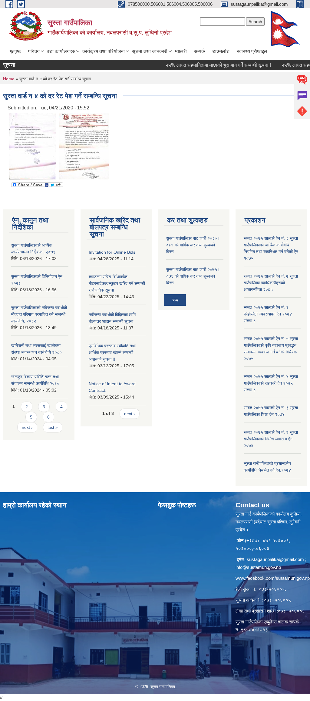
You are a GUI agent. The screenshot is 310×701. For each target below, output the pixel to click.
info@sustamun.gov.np (258, 567)
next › (27, 427)
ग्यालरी (181, 51)
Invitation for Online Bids (112, 252)
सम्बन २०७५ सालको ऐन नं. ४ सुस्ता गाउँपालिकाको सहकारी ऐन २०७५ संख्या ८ (271, 383)
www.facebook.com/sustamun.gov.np (273, 578)
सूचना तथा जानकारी (149, 51)
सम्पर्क (199, 51)
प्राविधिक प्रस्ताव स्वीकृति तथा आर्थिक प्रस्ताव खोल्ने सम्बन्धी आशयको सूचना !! (112, 352)
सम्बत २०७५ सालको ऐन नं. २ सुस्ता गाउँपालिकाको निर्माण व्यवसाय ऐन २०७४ (271, 439)
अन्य (175, 300)
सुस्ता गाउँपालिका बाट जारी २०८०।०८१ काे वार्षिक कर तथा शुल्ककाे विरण (193, 245)
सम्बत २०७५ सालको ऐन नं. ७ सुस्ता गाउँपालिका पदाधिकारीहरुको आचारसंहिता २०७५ (271, 283)
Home (9, 78)
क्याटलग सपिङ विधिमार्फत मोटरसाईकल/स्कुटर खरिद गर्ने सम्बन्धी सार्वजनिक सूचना (117, 283)
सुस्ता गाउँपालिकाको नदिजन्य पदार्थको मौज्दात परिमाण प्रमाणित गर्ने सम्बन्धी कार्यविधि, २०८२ (39, 314)
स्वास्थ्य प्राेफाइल (252, 51)
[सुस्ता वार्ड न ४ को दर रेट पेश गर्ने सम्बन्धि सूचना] (32, 145)
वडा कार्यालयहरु (61, 51)
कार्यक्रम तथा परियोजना (103, 51)
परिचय (34, 51)
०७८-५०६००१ (272, 589)
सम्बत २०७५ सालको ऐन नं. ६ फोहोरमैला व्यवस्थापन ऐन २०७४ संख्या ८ (268, 314)
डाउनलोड (220, 51)
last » (53, 427)
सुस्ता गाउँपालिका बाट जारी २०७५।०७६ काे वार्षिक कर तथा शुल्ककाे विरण (193, 276)
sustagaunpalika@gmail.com (275, 559)
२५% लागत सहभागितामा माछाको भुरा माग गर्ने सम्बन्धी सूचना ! (208, 65)
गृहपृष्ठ (15, 51)
